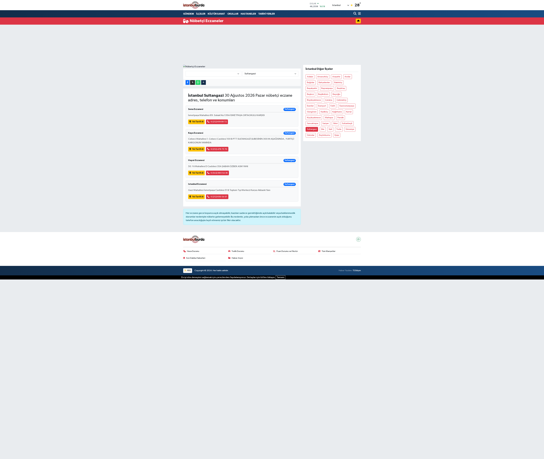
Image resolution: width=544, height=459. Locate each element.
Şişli (330, 129)
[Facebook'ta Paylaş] (188, 82)
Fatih (333, 106)
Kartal (348, 112)
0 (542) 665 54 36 (219, 173)
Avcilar (347, 77)
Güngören (311, 112)
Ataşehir (336, 77)
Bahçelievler (324, 82)
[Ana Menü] (359, 14)
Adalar (310, 77)
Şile (322, 129)
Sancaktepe (312, 123)
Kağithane (337, 112)
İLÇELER (200, 14)
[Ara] (355, 14)
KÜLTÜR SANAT (216, 14)
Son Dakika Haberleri (195, 258)
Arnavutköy (322, 77)
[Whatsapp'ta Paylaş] (198, 82)
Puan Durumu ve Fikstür (287, 251)
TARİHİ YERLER (266, 14)
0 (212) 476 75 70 (219, 149)
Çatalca (328, 100)
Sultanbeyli (347, 123)
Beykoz (310, 94)
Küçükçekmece (314, 118)
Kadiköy (324, 112)
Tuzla (338, 129)
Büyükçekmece (314, 100)
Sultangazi (312, 129)
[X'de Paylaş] (192, 82)
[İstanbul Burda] (193, 5)
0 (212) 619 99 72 (219, 122)
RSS (189, 270)
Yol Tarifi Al (197, 122)
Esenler (310, 106)
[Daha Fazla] (203, 82)
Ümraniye (350, 129)
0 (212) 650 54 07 (219, 197)
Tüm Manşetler (328, 251)
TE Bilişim (357, 270)
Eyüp (337, 135)
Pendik (340, 118)
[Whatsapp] (358, 239)
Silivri (335, 123)
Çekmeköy (341, 100)
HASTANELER (248, 14)
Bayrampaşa (327, 88)
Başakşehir (312, 88)
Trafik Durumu (237, 251)
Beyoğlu (336, 94)
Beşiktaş (341, 88)
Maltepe (329, 118)
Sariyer (325, 123)
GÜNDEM (188, 14)
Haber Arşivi (237, 258)
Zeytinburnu (324, 135)
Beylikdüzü (323, 94)
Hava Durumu (193, 251)
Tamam (280, 277)
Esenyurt (322, 106)
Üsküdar (310, 135)
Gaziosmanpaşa (346, 106)
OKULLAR (232, 14)
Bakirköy (338, 82)
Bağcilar (310, 82)
